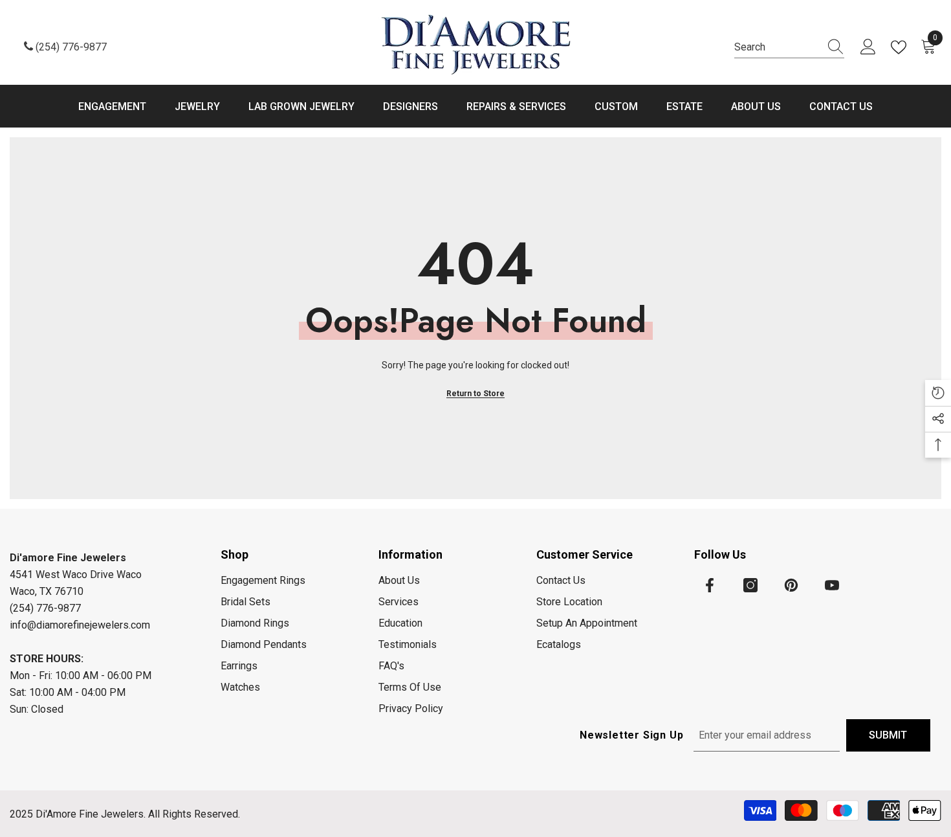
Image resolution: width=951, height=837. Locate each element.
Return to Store (475, 393)
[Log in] (868, 47)
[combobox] (777, 47)
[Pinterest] (791, 585)
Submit (888, 735)
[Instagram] (750, 585)
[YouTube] (831, 585)
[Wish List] (901, 47)
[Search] (789, 47)
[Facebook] (709, 585)
